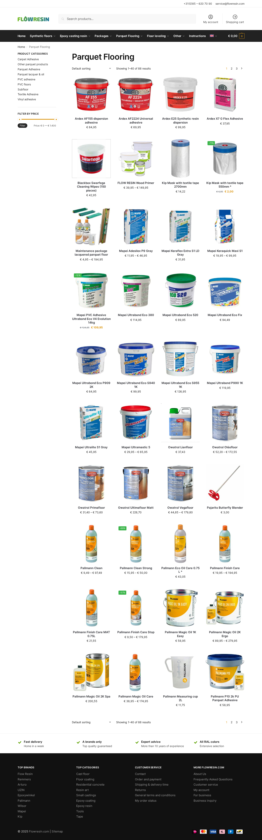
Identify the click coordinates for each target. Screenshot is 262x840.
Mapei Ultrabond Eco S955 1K (180, 385)
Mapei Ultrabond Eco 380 (136, 315)
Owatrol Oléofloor (225, 447)
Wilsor (22, 806)
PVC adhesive (26, 79)
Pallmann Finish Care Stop (135, 632)
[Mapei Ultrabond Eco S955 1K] (180, 358)
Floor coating (85, 779)
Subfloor (23, 89)
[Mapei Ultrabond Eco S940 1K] (136, 358)
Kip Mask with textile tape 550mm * (224, 185)
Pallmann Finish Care (225, 568)
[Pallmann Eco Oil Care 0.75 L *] (180, 543)
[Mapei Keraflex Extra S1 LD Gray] (180, 226)
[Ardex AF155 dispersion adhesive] (91, 94)
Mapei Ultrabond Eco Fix (225, 315)
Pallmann (24, 800)
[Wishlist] (105, 81)
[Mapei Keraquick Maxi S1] (225, 226)
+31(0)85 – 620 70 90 (198, 3)
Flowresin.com (39, 831)
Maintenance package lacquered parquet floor (91, 253)
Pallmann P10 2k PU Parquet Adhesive (225, 698)
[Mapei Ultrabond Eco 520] (180, 290)
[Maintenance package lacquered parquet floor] (91, 226)
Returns (140, 790)
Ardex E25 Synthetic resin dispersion (180, 120)
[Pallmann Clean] (91, 543)
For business (202, 795)
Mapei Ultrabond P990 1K (225, 383)
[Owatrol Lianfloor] (180, 423)
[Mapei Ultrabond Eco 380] (136, 290)
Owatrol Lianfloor (180, 447)
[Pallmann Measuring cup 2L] (180, 672)
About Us (200, 774)
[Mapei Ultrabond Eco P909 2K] (91, 358)
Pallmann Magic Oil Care (135, 696)
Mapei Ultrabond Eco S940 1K (136, 385)
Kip (20, 816)
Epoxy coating (85, 800)
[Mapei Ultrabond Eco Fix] (225, 290)
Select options (135, 195)
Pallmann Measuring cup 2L (180, 698)
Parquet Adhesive (29, 69)
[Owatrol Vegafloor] (180, 483)
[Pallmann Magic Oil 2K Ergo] (225, 608)
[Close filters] (57, 54)
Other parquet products (33, 64)
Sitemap (57, 831)
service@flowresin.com (230, 3)
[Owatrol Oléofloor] (225, 423)
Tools (80, 811)
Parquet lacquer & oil (31, 74)
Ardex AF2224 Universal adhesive (136, 120)
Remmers (24, 779)
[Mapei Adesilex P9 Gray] (136, 226)
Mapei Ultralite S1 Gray (91, 447)
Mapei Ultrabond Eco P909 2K (91, 385)
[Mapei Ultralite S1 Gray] (91, 423)
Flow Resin (25, 774)
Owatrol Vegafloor (180, 507)
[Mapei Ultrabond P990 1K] (225, 358)
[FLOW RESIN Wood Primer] (136, 158)
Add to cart (91, 135)
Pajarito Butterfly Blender (225, 507)
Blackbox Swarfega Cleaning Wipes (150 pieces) (91, 186)
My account (210, 22)
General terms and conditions (155, 795)
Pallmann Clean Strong (136, 568)
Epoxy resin (84, 806)
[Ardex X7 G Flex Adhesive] (225, 94)
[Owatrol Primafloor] (91, 483)
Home (21, 46)
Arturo (22, 784)
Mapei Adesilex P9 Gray (136, 251)
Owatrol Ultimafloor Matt (136, 507)
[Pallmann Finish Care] (225, 543)
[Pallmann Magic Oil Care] (136, 672)
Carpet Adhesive (28, 59)
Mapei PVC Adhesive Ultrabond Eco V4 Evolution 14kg (91, 318)
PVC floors (24, 84)
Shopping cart (235, 22)
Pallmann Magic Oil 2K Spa (91, 696)
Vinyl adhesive (27, 99)
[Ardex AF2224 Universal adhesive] (136, 94)
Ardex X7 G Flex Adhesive (225, 118)
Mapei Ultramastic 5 (136, 447)
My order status (146, 800)
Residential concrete (90, 784)
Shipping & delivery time (152, 784)
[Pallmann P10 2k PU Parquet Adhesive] (225, 672)
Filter (22, 125)
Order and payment (148, 779)
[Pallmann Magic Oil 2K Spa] (91, 672)
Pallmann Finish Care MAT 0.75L (91, 634)
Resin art (82, 790)
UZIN (21, 790)
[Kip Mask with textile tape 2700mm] (180, 158)
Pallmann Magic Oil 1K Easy (180, 634)
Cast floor (83, 774)
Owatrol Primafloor (91, 507)
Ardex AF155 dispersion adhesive (91, 120)
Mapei (22, 811)
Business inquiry (205, 800)
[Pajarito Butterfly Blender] (225, 483)
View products (91, 267)
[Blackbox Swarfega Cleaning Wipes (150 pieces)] (91, 158)
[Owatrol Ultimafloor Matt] (136, 483)
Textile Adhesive (28, 94)
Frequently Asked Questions (213, 779)
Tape (79, 816)
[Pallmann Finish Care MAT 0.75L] (91, 608)
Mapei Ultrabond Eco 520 (180, 315)
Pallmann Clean (91, 568)
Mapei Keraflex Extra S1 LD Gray (180, 253)
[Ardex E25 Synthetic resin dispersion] (180, 94)
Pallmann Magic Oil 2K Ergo (225, 634)
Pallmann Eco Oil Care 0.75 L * (180, 570)
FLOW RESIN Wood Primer (136, 183)
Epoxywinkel (26, 795)
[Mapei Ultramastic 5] (136, 423)
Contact (140, 774)
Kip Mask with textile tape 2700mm (180, 185)
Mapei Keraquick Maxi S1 (225, 251)
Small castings (86, 795)
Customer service (206, 784)
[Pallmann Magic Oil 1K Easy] (180, 608)
